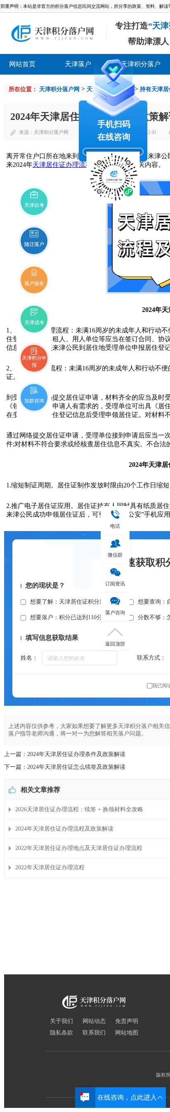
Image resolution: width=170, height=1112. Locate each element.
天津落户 (78, 64)
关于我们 (61, 1021)
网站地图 (126, 1033)
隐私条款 (61, 1033)
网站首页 (22, 64)
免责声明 (126, 1021)
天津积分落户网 (59, 89)
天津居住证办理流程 (62, 164)
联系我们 (94, 1033)
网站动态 (94, 1021)
